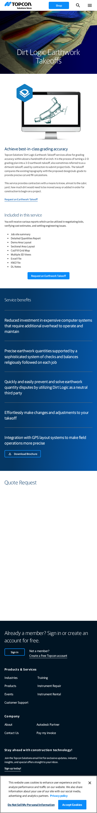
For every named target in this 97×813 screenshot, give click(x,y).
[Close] (90, 783)
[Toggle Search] (78, 5)
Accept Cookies (72, 804)
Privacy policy (59, 795)
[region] (48, 794)
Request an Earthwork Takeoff (21, 199)
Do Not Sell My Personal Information (31, 804)
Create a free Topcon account (48, 655)
